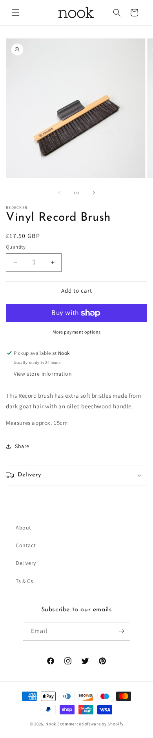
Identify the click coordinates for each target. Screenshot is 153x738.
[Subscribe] (121, 631)
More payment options (77, 332)
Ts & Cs (24, 581)
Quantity (16, 247)
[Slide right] (93, 192)
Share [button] (22, 446)
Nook (51, 724)
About (23, 527)
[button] (15, 12)
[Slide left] (59, 192)
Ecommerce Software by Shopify (90, 724)
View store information (43, 373)
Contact (26, 545)
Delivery (26, 562)
